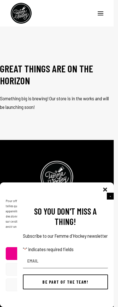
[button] (110, 196)
